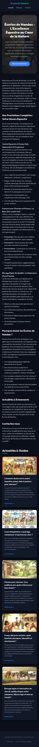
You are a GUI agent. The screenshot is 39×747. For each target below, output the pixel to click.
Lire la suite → (9, 503)
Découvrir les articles (19, 64)
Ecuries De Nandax (20, 3)
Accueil (10, 8)
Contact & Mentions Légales (23, 741)
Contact (28, 8)
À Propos (19, 8)
